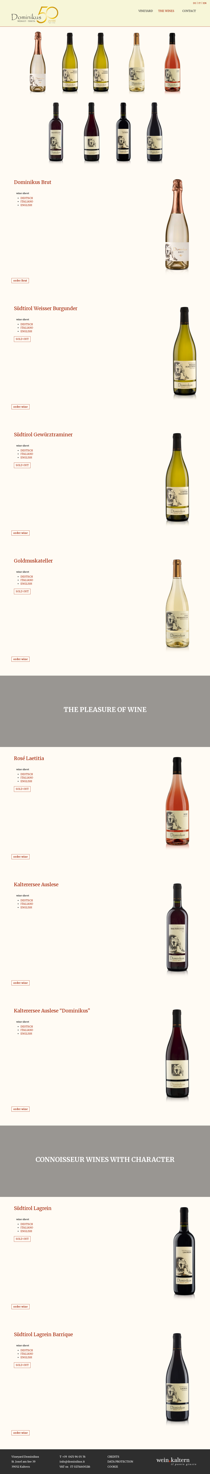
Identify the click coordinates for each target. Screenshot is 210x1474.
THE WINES (166, 11)
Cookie (112, 1466)
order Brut (20, 280)
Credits (113, 1456)
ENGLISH (26, 205)
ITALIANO (27, 201)
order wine (20, 406)
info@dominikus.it (72, 1461)
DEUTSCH (27, 198)
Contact (189, 11)
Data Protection (120, 1461)
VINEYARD (145, 11)
